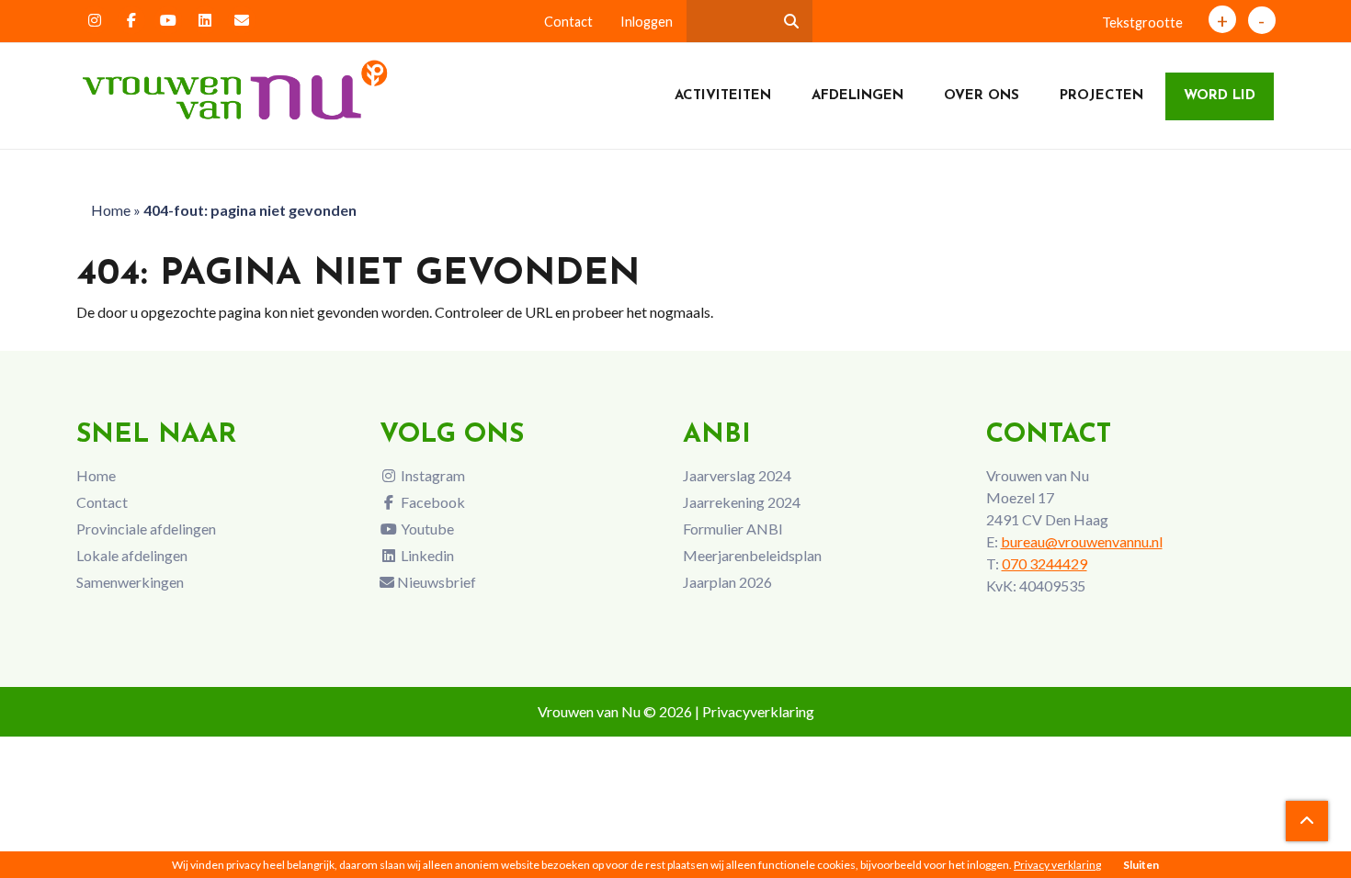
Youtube (426, 528)
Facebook (431, 502)
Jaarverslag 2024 (737, 475)
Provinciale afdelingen (146, 528)
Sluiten (1141, 865)
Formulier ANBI (733, 528)
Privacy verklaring (1057, 865)
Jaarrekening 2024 (741, 502)
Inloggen (646, 21)
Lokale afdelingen (131, 555)
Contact (568, 21)
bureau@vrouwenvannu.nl (1082, 541)
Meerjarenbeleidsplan (752, 555)
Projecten (1101, 96)
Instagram (431, 475)
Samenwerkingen (130, 582)
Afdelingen (857, 96)
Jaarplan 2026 (727, 582)
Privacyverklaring (758, 711)
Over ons (981, 96)
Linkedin (426, 555)
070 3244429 (1044, 563)
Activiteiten (723, 96)
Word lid (1219, 96)
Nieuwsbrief (435, 582)
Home (111, 210)
